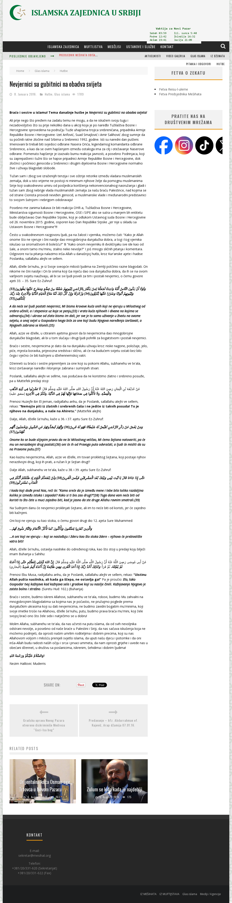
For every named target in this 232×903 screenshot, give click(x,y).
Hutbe (221, 64)
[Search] (223, 46)
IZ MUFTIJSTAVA (169, 894)
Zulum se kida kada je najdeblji (114, 789)
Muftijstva (93, 46)
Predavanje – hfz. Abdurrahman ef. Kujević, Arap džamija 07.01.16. (113, 722)
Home (20, 71)
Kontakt (167, 46)
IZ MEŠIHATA (148, 894)
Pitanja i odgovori (198, 64)
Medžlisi (114, 46)
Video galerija (175, 56)
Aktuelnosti (153, 56)
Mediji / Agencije (210, 894)
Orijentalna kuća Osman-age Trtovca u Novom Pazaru (44, 785)
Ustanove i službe (140, 46)
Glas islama (198, 56)
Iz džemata (218, 56)
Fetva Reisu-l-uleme (173, 89)
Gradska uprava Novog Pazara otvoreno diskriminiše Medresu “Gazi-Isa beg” (43, 725)
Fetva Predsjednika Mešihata (180, 94)
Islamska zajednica (63, 46)
